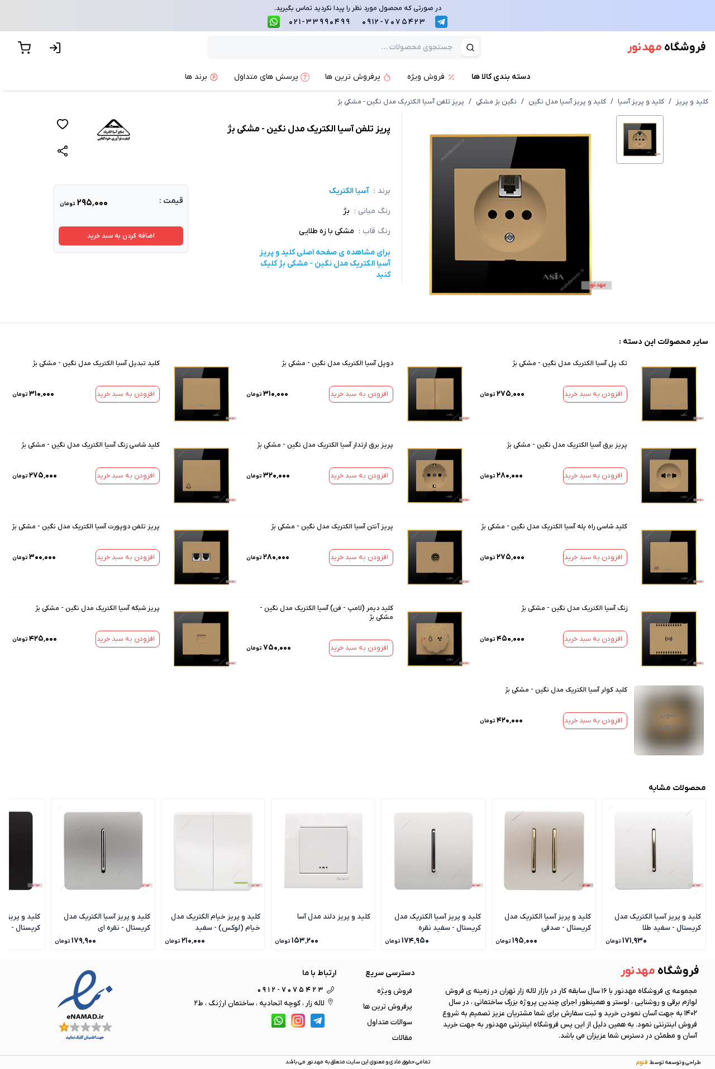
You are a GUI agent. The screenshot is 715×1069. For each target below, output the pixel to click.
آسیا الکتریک (349, 191)
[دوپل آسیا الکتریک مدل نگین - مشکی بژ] (435, 394)
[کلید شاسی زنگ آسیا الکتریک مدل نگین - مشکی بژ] (201, 475)
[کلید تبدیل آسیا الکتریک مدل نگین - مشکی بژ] (201, 394)
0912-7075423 (394, 22)
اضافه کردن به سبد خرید (121, 235)
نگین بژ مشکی (496, 101)
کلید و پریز (692, 101)
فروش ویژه (394, 991)
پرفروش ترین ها (387, 1006)
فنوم (641, 1062)
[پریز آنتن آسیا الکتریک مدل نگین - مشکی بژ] (435, 557)
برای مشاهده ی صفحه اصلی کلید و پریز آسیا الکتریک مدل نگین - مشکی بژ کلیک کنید (324, 263)
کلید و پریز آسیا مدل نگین (567, 101)
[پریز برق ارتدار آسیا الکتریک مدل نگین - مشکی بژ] (435, 475)
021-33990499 (320, 22)
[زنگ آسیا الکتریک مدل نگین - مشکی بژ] (669, 639)
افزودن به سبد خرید (593, 394)
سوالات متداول (389, 1022)
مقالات (402, 1038)
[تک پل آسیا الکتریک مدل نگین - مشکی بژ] (669, 394)
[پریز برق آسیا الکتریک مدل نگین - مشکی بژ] (669, 475)
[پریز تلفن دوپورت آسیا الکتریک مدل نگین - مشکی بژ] (201, 557)
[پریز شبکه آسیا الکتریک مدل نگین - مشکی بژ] (201, 639)
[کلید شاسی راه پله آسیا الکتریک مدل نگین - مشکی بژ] (669, 557)
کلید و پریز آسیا (641, 101)
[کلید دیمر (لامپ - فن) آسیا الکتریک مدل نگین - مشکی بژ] (435, 639)
